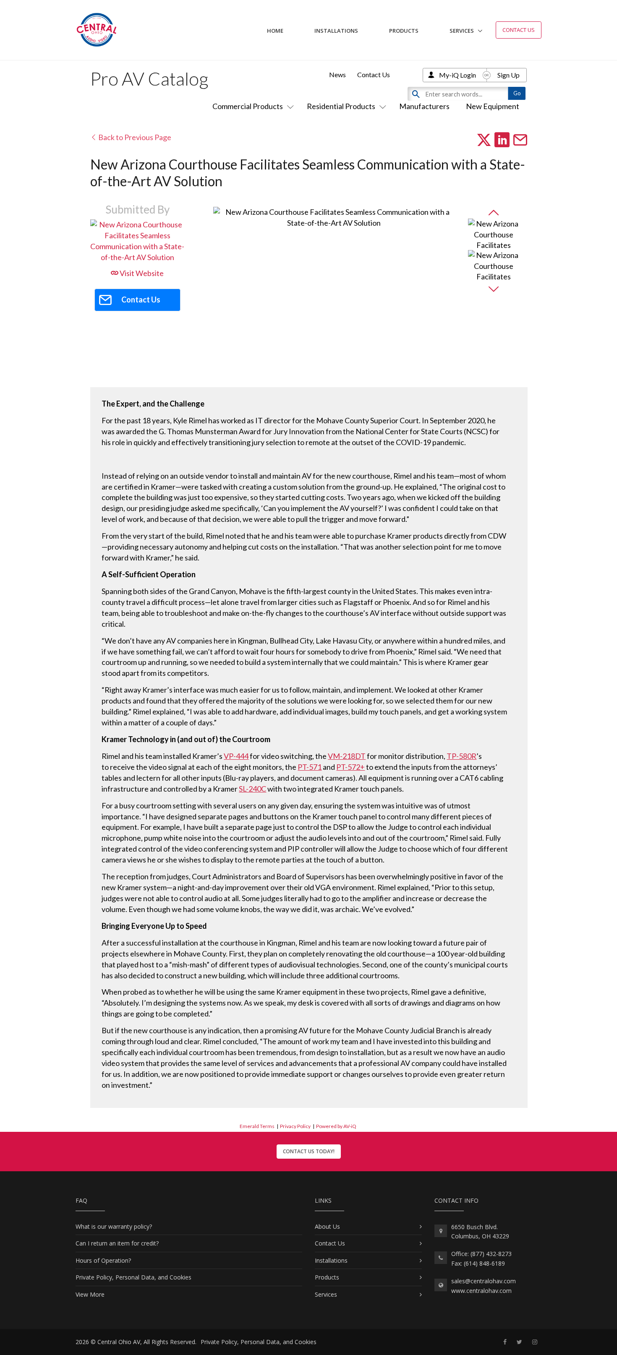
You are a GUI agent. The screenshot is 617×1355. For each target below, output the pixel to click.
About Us (327, 1226)
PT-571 (310, 766)
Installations (336, 30)
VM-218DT (347, 756)
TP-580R (461, 756)
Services (462, 30)
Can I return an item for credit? (117, 1243)
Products (403, 30)
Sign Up (508, 75)
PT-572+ (350, 766)
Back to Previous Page (134, 137)
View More (90, 1294)
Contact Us (518, 30)
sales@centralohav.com (483, 1281)
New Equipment (492, 106)
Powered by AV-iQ (336, 1126)
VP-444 (236, 756)
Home (275, 30)
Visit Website (141, 273)
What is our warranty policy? (114, 1226)
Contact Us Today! (309, 1151)
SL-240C (252, 788)
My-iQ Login (457, 75)
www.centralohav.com (481, 1291)
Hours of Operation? (103, 1260)
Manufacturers (424, 106)
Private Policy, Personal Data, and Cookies (133, 1277)
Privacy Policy (295, 1126)
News (337, 74)
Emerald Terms (257, 1126)
